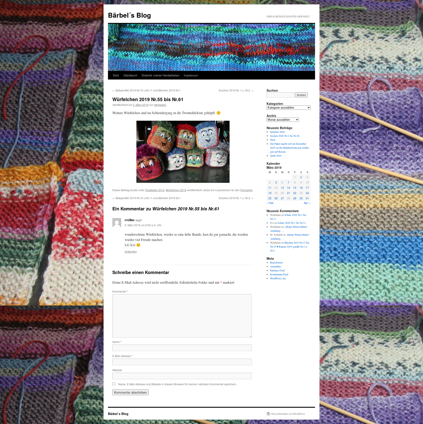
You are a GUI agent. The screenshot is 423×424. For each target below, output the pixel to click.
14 (288, 187)
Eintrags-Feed (277, 270)
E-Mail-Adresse (122, 356)
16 (301, 187)
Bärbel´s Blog (129, 15)
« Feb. (270, 203)
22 (294, 193)
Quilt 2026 (275, 155)
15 (294, 187)
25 (269, 198)
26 (276, 198)
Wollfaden (160, 105)
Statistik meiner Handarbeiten (160, 75)
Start (116, 75)
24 (307, 193)
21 (288, 193)
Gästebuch (130, 75)
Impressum (191, 75)
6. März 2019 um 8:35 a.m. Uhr (143, 225)
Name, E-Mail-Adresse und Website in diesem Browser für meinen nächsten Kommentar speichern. (177, 384)
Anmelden (275, 266)
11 (269, 187)
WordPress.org (278, 278)
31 (307, 198)
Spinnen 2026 (277, 131)
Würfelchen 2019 (176, 190)
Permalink (246, 190)
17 (307, 187)
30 (301, 198)
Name (116, 342)
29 (294, 198)
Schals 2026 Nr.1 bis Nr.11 (291, 222)
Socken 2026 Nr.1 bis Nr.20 (284, 135)
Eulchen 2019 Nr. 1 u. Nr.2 (236, 90)
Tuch (272, 139)
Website (117, 370)
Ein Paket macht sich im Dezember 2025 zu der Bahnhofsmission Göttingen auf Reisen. (290, 147)
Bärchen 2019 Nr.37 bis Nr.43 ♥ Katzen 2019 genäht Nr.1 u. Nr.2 (289, 246)
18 (269, 193)
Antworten (131, 251)
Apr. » (307, 203)
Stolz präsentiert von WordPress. (288, 413)
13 (282, 187)
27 (282, 198)
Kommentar (120, 291)
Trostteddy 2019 (154, 190)
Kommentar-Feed (279, 274)
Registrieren (276, 262)
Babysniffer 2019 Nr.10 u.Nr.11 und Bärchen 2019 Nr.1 (146, 90)
